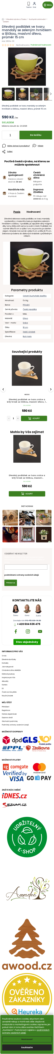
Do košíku (35, 135)
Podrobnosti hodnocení (41, 45)
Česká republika (30, 309)
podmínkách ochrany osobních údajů (25, 1031)
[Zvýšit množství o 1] (14, 135)
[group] (27, 468)
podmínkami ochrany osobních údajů (21, 575)
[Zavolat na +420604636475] (29, 5)
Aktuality (5, 681)
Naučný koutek (7, 696)
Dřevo (25, 318)
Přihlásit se (10, 583)
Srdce (25, 323)
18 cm (25, 327)
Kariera (4, 685)
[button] (27, 489)
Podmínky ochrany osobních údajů (15, 725)
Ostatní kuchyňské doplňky (35, 296)
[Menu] (47, 5)
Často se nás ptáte (9, 692)
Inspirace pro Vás (8, 678)
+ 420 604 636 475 (28, 624)
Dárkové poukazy (8, 674)
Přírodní (26, 305)
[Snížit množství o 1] (6, 135)
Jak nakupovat (7, 667)
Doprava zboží (7, 718)
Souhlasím (27, 1047)
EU (3, 688)
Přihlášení (5, 707)
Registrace (6, 710)
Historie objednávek (9, 714)
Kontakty (5, 663)
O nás (4, 656)
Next (51, 389)
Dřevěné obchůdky (9, 659)
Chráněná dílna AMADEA (11, 670)
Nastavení (27, 1039)
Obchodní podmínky (10, 721)
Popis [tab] (16, 212)
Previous (3, 389)
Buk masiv (27, 336)
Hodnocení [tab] (34, 212)
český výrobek (29, 332)
